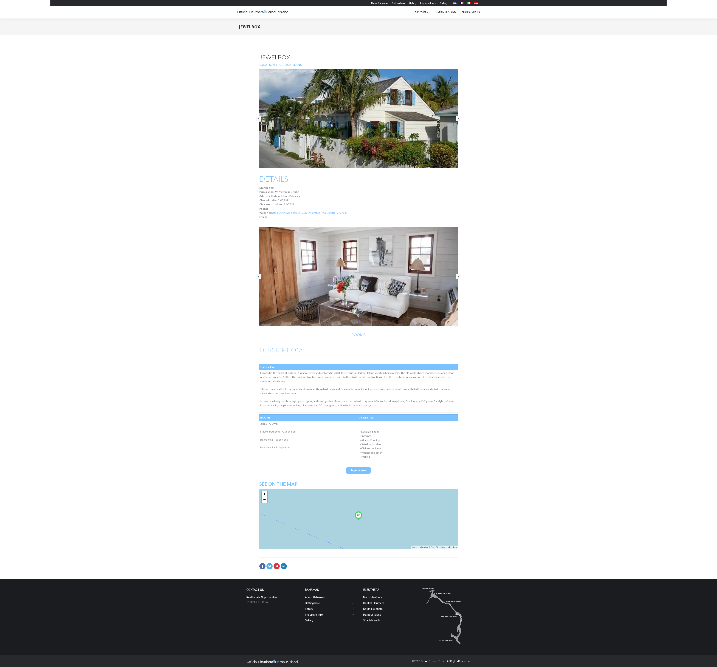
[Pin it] (277, 566)
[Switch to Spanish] (476, 3)
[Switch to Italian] (469, 3)
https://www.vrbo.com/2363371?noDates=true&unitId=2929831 (309, 212)
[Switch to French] (461, 3)
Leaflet (415, 547)
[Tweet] (269, 566)
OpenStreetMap (438, 547)
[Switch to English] (454, 3)
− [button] (264, 499)
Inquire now (358, 470)
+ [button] (264, 494)
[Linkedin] (284, 566)
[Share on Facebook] (262, 566)
